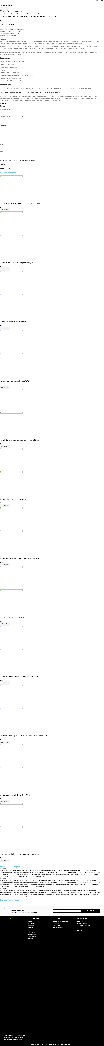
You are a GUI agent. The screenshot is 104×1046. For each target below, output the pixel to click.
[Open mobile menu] (0, 1)
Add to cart (11, 24)
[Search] (94, 1)
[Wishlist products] (95, 1)
